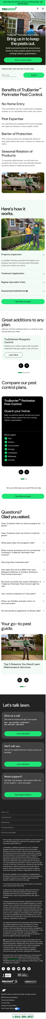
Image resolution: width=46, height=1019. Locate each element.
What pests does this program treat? (18, 543)
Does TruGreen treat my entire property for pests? (21, 524)
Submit (34, 75)
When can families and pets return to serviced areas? (18, 602)
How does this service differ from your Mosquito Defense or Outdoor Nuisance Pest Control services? (19, 571)
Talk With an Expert (23, 302)
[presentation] (19, 680)
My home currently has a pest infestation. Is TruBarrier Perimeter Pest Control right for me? (21, 584)
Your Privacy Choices (7, 1008)
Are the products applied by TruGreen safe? (21, 611)
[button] (21, 365)
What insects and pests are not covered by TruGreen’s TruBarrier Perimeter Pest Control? (20, 552)
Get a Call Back (23, 764)
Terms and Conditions (7, 1000)
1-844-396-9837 (23, 734)
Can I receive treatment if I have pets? (18, 593)
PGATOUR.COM (13, 959)
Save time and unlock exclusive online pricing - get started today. (23, 3)
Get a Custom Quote (23, 60)
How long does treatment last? (15, 562)
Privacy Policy (5, 1003)
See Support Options (23, 795)
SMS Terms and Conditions (9, 997)
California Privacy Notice (8, 1005)
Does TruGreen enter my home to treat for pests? (20, 534)
